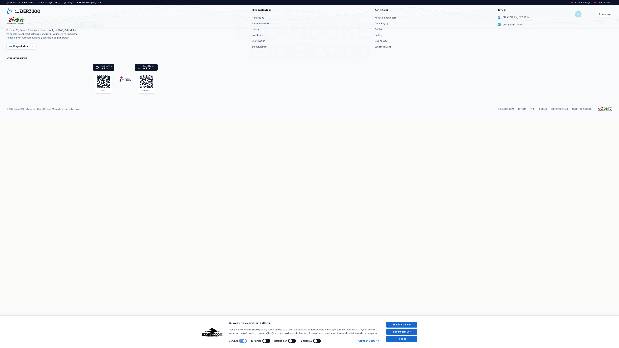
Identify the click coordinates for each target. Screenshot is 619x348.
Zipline (378, 35)
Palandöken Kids (261, 23)
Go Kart (379, 29)
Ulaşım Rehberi (21, 46)
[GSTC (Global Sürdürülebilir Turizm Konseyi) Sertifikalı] (604, 109)
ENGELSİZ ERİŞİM (506, 109)
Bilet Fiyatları (258, 40)
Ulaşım (255, 29)
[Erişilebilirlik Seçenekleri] (578, 14)
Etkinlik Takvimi (383, 46)
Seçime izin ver (402, 331)
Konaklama (257, 35)
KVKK (532, 109)
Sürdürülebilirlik (260, 46)
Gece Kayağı (381, 23)
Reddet (402, 338)
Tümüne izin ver (402, 324)
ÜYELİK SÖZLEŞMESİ (582, 109)
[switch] (243, 341)
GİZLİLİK (543, 109)
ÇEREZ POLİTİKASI (559, 109)
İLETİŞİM (522, 109)
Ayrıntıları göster (367, 340)
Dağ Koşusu (381, 40)
